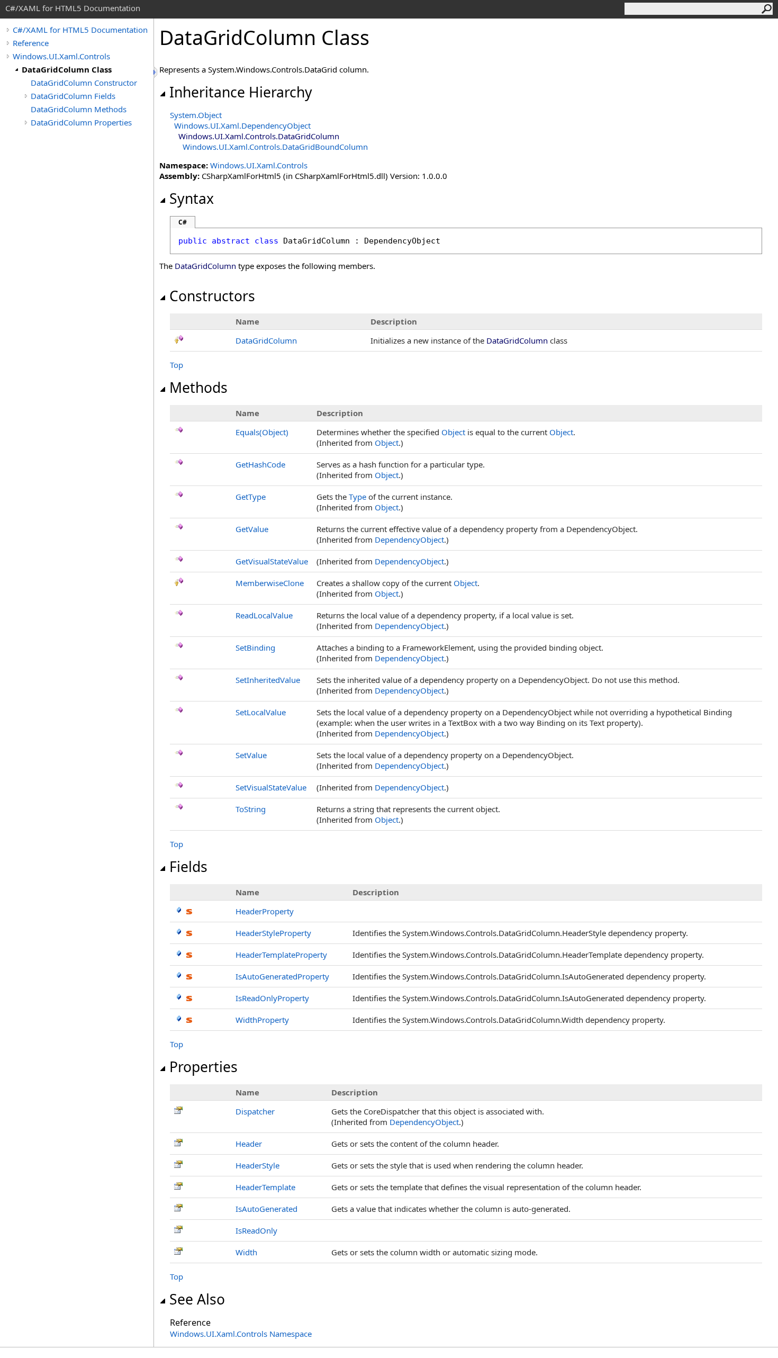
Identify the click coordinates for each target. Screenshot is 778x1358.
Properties (203, 1066)
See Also (197, 1299)
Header (249, 1143)
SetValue (251, 755)
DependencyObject (409, 539)
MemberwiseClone (270, 583)
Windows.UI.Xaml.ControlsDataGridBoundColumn (275, 146)
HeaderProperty (265, 911)
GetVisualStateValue (272, 561)
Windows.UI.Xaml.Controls (61, 56)
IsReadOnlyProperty (272, 998)
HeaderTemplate (265, 1187)
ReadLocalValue (264, 615)
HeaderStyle (257, 1165)
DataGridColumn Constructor (84, 82)
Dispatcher (255, 1111)
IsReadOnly (256, 1230)
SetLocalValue (261, 712)
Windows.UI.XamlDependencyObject (242, 125)
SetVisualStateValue (271, 787)
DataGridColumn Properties (81, 122)
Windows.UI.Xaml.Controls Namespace (241, 1333)
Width (246, 1252)
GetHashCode (260, 464)
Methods (198, 387)
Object (453, 432)
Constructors (212, 295)
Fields (188, 866)
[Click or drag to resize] (156, 72)
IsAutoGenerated (266, 1208)
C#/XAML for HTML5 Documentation (80, 29)
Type (357, 496)
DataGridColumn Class (67, 69)
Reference (31, 43)
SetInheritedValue (268, 679)
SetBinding (255, 647)
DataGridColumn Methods (78, 109)
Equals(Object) (262, 432)
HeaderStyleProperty (273, 933)
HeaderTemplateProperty (281, 954)
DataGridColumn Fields (73, 96)
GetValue (252, 529)
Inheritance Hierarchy (240, 92)
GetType (251, 496)
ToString (251, 809)
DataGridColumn (266, 340)
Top (176, 364)
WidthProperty (262, 1019)
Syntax (191, 198)
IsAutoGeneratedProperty (282, 976)
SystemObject (196, 115)
